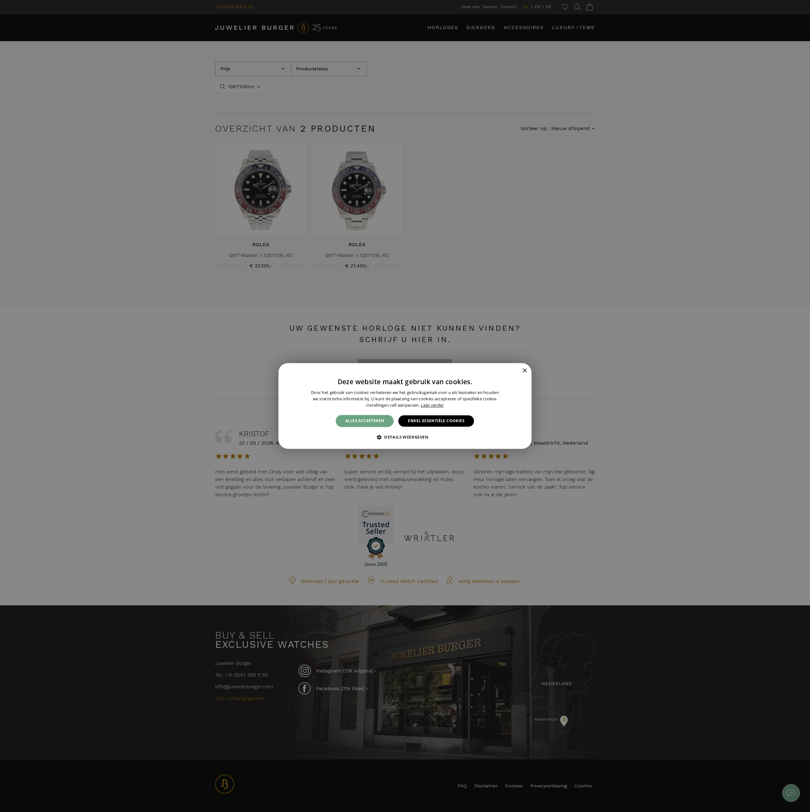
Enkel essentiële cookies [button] (436, 420)
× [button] (524, 370)
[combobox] (516, 371)
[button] (405, 437)
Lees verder (432, 405)
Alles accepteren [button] (364, 420)
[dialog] (405, 406)
